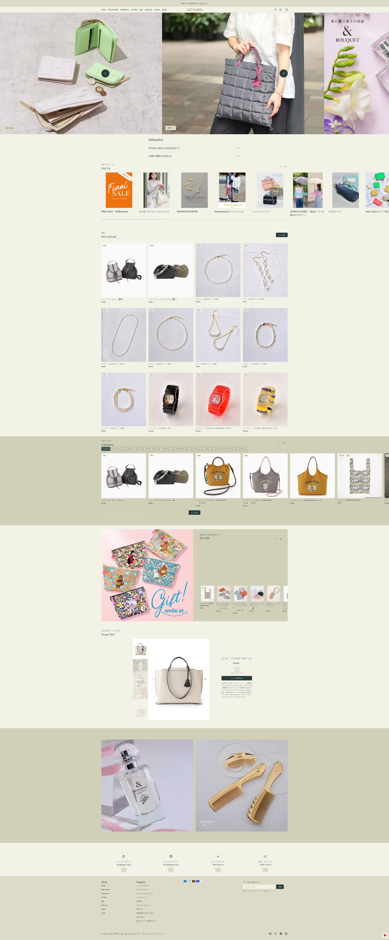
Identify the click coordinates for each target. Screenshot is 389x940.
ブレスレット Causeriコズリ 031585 (112, 428)
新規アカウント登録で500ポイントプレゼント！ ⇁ (194, 3)
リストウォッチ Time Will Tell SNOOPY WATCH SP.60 (260, 428)
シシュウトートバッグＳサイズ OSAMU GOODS (257, 500)
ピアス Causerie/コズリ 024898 (253, 299)
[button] (275, 9)
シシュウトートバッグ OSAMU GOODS (302, 500)
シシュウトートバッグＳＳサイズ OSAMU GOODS (211, 500)
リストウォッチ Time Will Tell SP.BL (160, 428)
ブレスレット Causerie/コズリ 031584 (255, 364)
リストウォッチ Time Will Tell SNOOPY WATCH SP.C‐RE (213, 428)
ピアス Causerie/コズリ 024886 (206, 364)
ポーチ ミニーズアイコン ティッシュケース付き (240, 605)
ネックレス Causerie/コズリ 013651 (160, 364)
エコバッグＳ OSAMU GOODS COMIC (349, 500)
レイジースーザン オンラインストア (155, 934)
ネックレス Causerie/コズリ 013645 (207, 299)
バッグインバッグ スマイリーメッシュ (256, 604)
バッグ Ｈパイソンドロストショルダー (160, 299)
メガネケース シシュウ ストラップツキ (273, 604)
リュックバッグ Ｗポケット (109, 299)
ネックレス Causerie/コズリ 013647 (112, 364)
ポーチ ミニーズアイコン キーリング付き (223, 604)
